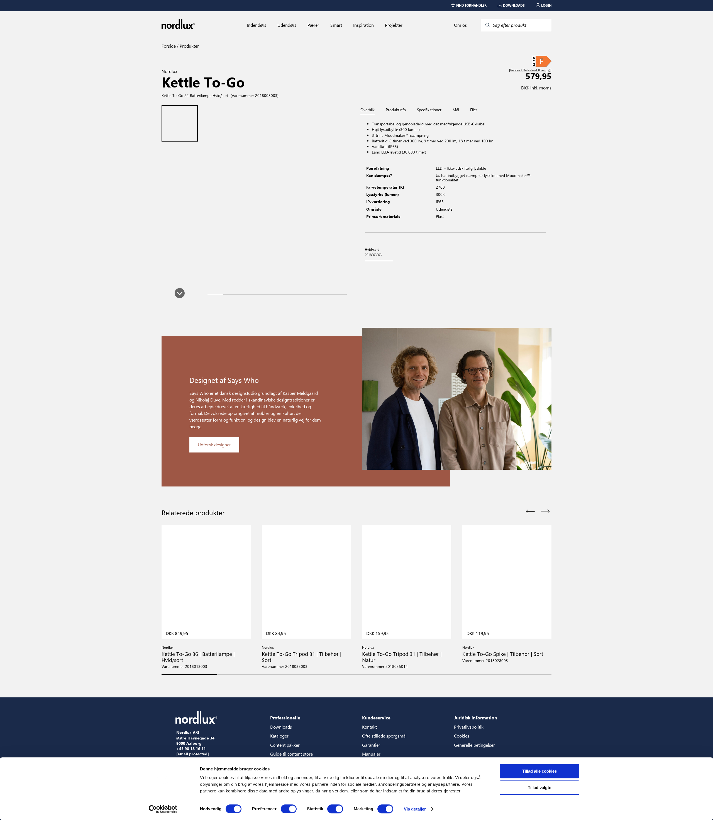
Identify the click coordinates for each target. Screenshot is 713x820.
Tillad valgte (539, 787)
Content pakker (285, 745)
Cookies (461, 736)
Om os (460, 25)
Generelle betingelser (474, 745)
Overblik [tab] (367, 110)
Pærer (313, 25)
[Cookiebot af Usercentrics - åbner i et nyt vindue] (163, 809)
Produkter (189, 46)
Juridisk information (475, 718)
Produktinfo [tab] (396, 110)
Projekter (393, 25)
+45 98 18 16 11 (191, 748)
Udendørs (286, 25)
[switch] (289, 808)
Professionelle (285, 718)
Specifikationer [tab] (429, 110)
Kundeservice (376, 718)
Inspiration (363, 25)
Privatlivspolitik (469, 727)
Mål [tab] (456, 110)
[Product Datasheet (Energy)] (530, 70)
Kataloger (279, 736)
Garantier (371, 745)
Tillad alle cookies (539, 771)
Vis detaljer (415, 809)
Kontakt (369, 727)
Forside (169, 46)
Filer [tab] (473, 110)
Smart (336, 25)
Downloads (281, 727)
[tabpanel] (455, 173)
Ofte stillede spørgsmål (384, 736)
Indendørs (256, 25)
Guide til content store (291, 754)
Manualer (371, 754)
